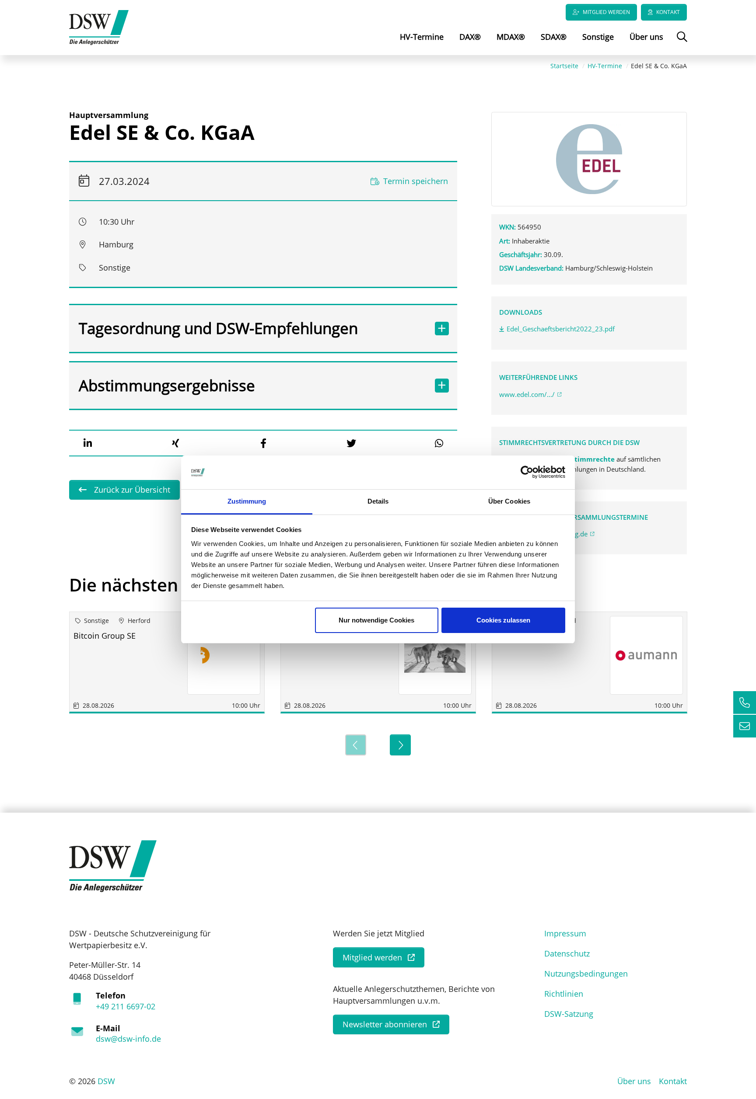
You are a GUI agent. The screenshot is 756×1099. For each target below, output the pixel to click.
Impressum (565, 933)
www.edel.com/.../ (527, 394)
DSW (106, 1081)
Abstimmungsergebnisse (167, 385)
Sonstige (598, 36)
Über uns (646, 36)
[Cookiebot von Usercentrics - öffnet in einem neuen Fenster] (527, 472)
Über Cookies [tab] (509, 501)
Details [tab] (378, 501)
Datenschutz (567, 953)
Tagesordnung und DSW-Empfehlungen (218, 328)
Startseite (564, 66)
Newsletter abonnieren (385, 1024)
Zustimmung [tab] (247, 501)
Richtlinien (563, 993)
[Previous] (355, 744)
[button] (87, 443)
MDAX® (511, 36)
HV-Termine (422, 36)
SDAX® (554, 36)
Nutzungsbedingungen (586, 973)
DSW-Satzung (568, 1014)
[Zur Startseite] (99, 26)
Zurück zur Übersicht (131, 489)
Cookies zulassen (503, 620)
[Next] (400, 744)
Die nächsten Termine (160, 585)
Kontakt (668, 12)
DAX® (470, 36)
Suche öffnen (681, 43)
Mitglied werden (606, 12)
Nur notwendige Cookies (376, 620)
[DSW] (113, 865)
